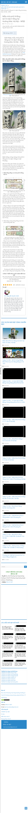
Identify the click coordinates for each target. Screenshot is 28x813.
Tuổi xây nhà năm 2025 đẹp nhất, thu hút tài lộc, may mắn (20, 629)
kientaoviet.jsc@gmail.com (11, 707)
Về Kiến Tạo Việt (5, 711)
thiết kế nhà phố (7, 54)
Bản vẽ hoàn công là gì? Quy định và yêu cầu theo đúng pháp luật (20, 655)
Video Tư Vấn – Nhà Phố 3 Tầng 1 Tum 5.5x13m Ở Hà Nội (13, 439)
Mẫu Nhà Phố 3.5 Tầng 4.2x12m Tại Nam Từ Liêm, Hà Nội (13, 341)
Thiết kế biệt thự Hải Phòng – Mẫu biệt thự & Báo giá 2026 (20, 664)
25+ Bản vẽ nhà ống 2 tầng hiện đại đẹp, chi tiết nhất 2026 (7, 647)
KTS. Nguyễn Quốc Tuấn (11, 296)
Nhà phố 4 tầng (7, 94)
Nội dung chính (8, 33)
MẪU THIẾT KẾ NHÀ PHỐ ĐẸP (8, 7)
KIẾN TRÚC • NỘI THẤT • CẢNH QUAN (9, 2)
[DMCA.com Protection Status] (5, 700)
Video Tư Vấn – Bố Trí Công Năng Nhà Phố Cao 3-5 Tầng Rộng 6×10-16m (13, 361)
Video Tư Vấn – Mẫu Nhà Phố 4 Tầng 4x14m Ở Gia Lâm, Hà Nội (14, 497)
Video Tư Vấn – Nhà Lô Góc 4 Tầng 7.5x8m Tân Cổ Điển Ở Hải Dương (13, 546)
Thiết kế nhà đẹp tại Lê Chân (8, 672)
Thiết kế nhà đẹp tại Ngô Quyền (9, 675)
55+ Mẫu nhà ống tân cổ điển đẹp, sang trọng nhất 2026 (7, 628)
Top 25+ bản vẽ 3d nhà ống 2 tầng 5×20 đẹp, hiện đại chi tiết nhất (20, 638)
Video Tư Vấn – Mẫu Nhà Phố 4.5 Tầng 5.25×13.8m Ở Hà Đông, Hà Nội (14, 478)
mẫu (23, 52)
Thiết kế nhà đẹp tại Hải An (8, 678)
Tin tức (3, 714)
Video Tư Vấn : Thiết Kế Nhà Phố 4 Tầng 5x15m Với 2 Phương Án (13, 526)
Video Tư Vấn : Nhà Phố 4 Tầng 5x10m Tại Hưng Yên (12, 507)
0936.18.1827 (9, 582)
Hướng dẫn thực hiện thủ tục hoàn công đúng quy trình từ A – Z (7, 655)
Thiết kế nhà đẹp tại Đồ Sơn (8, 680)
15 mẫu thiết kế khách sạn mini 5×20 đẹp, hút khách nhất (20, 647)
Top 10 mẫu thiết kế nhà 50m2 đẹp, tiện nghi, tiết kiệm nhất (7, 664)
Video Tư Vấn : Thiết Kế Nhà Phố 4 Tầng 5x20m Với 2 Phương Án (13, 516)
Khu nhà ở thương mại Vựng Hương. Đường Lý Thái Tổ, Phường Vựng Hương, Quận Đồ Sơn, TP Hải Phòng (13, 695)
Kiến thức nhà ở (5, 716)
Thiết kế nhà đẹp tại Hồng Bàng (9, 674)
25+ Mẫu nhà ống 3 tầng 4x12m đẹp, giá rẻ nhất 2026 (7, 637)
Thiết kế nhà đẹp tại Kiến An (8, 677)
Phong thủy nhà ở (6, 719)
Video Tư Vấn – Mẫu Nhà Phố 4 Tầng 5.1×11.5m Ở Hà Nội (14, 420)
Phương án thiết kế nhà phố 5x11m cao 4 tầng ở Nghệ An (13, 556)
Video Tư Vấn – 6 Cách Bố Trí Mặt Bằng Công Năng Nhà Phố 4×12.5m (14, 401)
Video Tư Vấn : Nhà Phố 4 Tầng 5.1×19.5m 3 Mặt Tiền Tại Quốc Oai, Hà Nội (13, 536)
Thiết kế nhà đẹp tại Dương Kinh (9, 682)
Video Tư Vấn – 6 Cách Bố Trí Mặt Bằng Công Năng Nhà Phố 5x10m (13, 382)
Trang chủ (4, 5)
